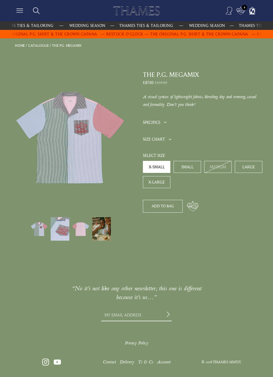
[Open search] (36, 11)
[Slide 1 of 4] (39, 229)
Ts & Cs (145, 362)
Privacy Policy (136, 343)
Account (164, 362)
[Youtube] (57, 362)
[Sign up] (169, 315)
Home (20, 45)
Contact (109, 362)
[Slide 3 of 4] (80, 229)
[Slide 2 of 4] (60, 229)
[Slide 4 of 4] (101, 229)
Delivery (127, 362)
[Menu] (19, 10)
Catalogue (38, 45)
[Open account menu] (229, 11)
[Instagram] (45, 362)
